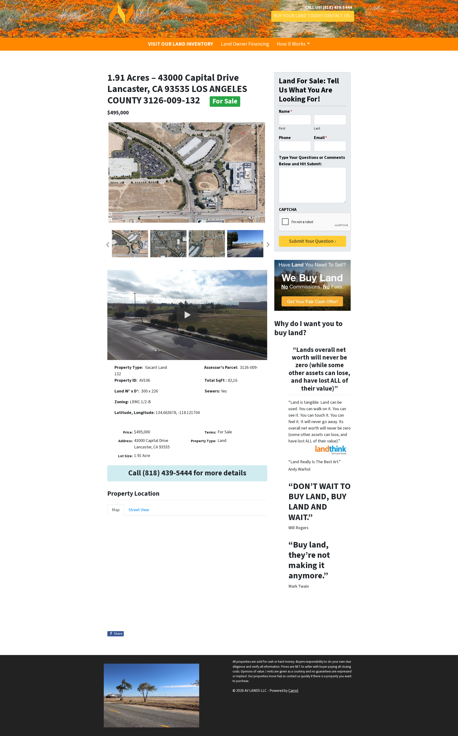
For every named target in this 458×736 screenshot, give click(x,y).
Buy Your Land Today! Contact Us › (313, 15)
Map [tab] (116, 510)
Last (317, 128)
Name (285, 111)
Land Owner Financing (245, 44)
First (282, 128)
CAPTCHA (288, 210)
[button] (107, 244)
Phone (285, 138)
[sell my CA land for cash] (312, 285)
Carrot (293, 690)
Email (320, 138)
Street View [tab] (139, 510)
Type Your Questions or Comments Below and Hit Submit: (312, 161)
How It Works (291, 44)
